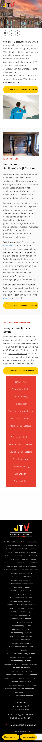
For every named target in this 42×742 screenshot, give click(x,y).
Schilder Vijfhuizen (13, 549)
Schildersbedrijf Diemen (21, 626)
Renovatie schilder (21, 389)
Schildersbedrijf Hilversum (21, 633)
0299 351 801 (31, 347)
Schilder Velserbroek (27, 552)
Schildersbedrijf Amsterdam (21, 647)
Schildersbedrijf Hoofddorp (21, 622)
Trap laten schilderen (21, 437)
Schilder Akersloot (29, 556)
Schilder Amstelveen (29, 570)
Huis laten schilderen (21, 418)
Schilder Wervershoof (21, 668)
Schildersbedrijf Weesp (21, 615)
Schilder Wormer (30, 678)
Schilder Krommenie (13, 675)
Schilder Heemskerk (21, 640)
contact (7, 298)
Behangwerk (21, 474)
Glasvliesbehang (21, 459)
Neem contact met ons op (23, 725)
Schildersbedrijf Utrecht (21, 594)
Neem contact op (28, 737)
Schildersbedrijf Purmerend (21, 696)
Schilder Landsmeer (14, 685)
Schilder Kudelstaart (30, 542)
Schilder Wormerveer (13, 678)
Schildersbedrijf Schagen (21, 612)
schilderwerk (9, 245)
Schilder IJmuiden (28, 559)
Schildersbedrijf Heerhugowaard (21, 654)
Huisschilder (21, 404)
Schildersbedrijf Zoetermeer (21, 584)
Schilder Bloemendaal (27, 566)
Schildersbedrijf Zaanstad (21, 601)
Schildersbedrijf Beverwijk (21, 661)
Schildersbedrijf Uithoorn (21, 573)
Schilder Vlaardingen (13, 563)
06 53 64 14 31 (13, 350)
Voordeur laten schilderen (21, 411)
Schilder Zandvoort (12, 570)
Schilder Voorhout (29, 549)
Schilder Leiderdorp (29, 545)
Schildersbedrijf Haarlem (21, 580)
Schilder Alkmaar (21, 650)
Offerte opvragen (10, 737)
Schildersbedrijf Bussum (21, 587)
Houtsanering (21, 396)
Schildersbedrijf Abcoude (21, 591)
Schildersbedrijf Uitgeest (21, 619)
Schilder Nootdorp (30, 563)
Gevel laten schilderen (21, 426)
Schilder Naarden (13, 559)
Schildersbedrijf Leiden (21, 577)
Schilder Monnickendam (21, 682)
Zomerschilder (21, 481)
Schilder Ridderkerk (12, 542)
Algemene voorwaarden (22, 731)
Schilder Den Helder (12, 664)
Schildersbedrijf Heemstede (21, 608)
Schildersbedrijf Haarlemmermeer (21, 605)
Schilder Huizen (29, 685)
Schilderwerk (21, 382)
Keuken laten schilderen (21, 452)
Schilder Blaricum (12, 689)
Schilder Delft (11, 566)
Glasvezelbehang (21, 466)
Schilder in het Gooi (29, 689)
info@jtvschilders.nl (18, 353)
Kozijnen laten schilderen (21, 444)
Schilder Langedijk (12, 545)
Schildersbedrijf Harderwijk (21, 636)
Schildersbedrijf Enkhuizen (21, 671)
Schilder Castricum (30, 664)
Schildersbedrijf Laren (21, 692)
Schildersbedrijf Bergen (21, 629)
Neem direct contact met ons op (23, 89)
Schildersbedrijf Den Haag (21, 598)
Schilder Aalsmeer (13, 556)
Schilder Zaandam (30, 675)
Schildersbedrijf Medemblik (21, 657)
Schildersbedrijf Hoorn (21, 643)
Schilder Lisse (12, 552)
